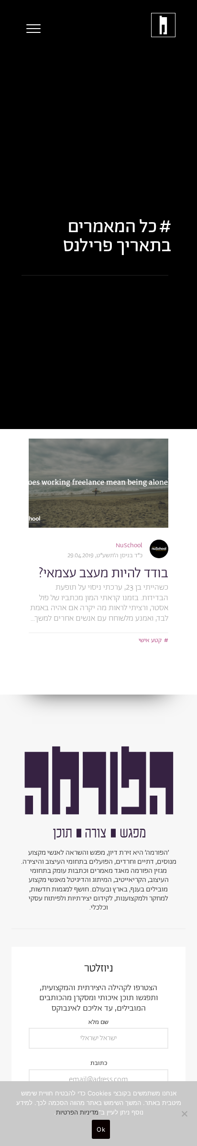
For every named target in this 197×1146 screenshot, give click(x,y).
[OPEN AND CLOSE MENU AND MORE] (31, 28)
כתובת (98, 1064)
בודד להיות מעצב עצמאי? (103, 573)
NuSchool (129, 545)
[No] (185, 1113)
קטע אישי (150, 640)
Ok (101, 1129)
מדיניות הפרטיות (77, 1112)
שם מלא (98, 1023)
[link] (98, 483)
